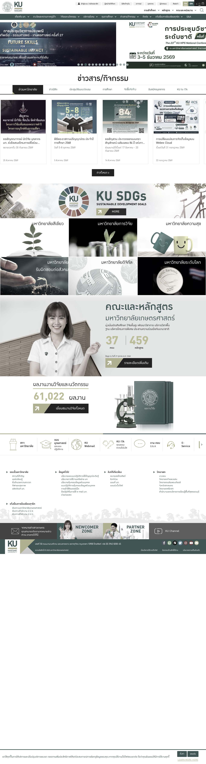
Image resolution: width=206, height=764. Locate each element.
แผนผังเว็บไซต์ (116, 485)
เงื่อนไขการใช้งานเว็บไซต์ (149, 550)
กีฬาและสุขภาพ (19, 485)
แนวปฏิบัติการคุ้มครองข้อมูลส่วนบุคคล (78, 485)
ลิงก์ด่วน (114, 479)
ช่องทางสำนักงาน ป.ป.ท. (23, 514)
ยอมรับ (193, 754)
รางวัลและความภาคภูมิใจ (44, 17)
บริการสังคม (88, 17)
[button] (78, 64)
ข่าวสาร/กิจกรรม (127, 17)
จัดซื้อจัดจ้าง (130, 89)
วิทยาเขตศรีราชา (166, 488)
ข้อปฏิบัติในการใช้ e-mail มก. (74, 491)
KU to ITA (182, 89)
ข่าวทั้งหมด (102, 173)
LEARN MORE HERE (188, 760)
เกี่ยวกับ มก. (20, 17)
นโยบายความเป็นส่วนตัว (191, 550)
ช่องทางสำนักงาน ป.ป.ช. (23, 511)
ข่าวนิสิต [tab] (53, 89)
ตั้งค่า (182, 754)
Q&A (189, 17)
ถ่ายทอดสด (66, 495)
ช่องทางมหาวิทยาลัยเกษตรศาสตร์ (27, 508)
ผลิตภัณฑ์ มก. (18, 488)
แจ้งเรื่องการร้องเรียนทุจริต (167, 17)
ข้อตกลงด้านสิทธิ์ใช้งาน (170, 550)
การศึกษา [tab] (107, 89)
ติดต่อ (145, 17)
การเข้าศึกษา (150, 10)
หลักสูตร (166, 10)
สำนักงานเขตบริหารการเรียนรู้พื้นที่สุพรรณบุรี (179, 491)
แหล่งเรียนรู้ (17, 479)
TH (185, 4)
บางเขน (162, 476)
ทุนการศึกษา (107, 17)
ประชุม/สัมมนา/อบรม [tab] (80, 89)
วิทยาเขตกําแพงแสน (168, 479)
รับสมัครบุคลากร (156, 89)
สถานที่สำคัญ (18, 476)
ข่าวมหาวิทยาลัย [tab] (28, 89)
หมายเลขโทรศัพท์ (118, 476)
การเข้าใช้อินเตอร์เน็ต (70, 488)
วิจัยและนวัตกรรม (68, 17)
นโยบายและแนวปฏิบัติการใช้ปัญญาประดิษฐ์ (80, 476)
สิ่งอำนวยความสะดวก (21, 482)
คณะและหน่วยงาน (184, 10)
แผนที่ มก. (114, 482)
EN (191, 4)
